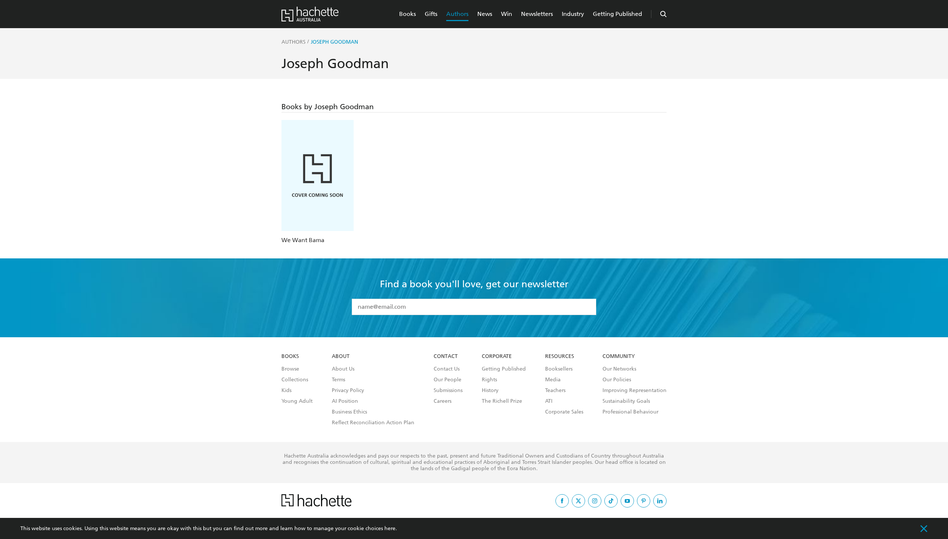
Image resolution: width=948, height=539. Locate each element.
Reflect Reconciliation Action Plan (373, 422)
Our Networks (619, 369)
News (484, 13)
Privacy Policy (348, 390)
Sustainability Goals (626, 401)
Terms (338, 379)
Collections (294, 379)
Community (618, 356)
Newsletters (537, 13)
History (490, 390)
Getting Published (617, 13)
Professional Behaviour (630, 412)
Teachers (555, 390)
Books (407, 13)
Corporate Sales (564, 412)
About (341, 356)
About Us (343, 369)
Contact (446, 356)
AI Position (345, 401)
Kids (286, 390)
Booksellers (559, 369)
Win (506, 13)
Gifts (431, 13)
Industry (573, 13)
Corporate (497, 356)
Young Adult (297, 401)
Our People (447, 379)
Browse (290, 369)
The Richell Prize (502, 401)
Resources (559, 356)
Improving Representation (634, 390)
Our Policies (616, 379)
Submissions (448, 390)
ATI (549, 401)
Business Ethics (349, 412)
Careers (442, 401)
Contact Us (447, 369)
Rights (489, 379)
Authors (457, 13)
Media (553, 379)
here (389, 528)
